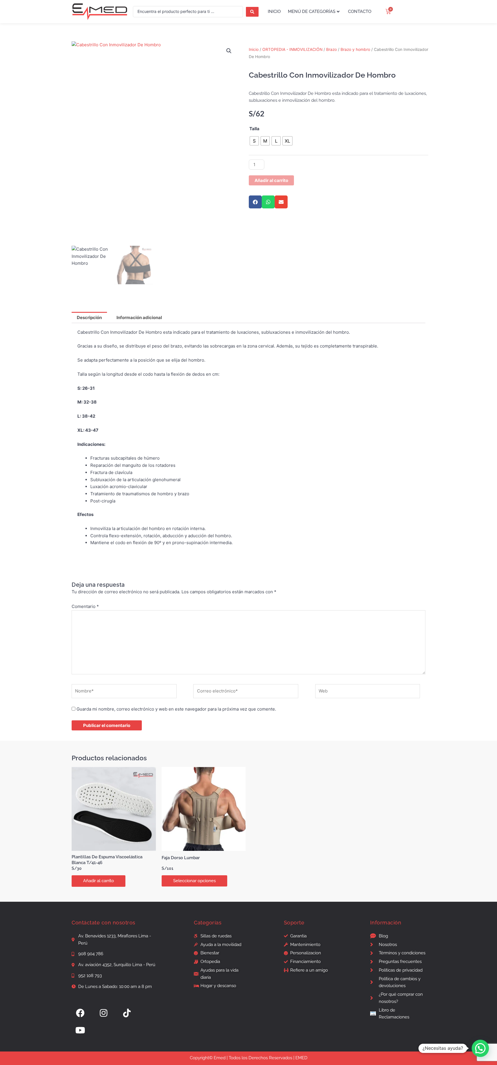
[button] (229, 51)
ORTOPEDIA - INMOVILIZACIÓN (292, 49)
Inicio (254, 49)
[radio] (254, 141)
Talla (254, 128)
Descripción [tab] (89, 317)
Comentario (85, 606)
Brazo (331, 49)
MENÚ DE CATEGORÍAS (311, 11)
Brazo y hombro (355, 49)
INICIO (274, 11)
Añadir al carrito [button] (98, 880)
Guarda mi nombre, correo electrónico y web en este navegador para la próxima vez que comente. (176, 709)
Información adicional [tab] (139, 317)
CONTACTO (359, 11)
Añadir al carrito (271, 180)
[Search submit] (252, 12)
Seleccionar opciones (194, 880)
